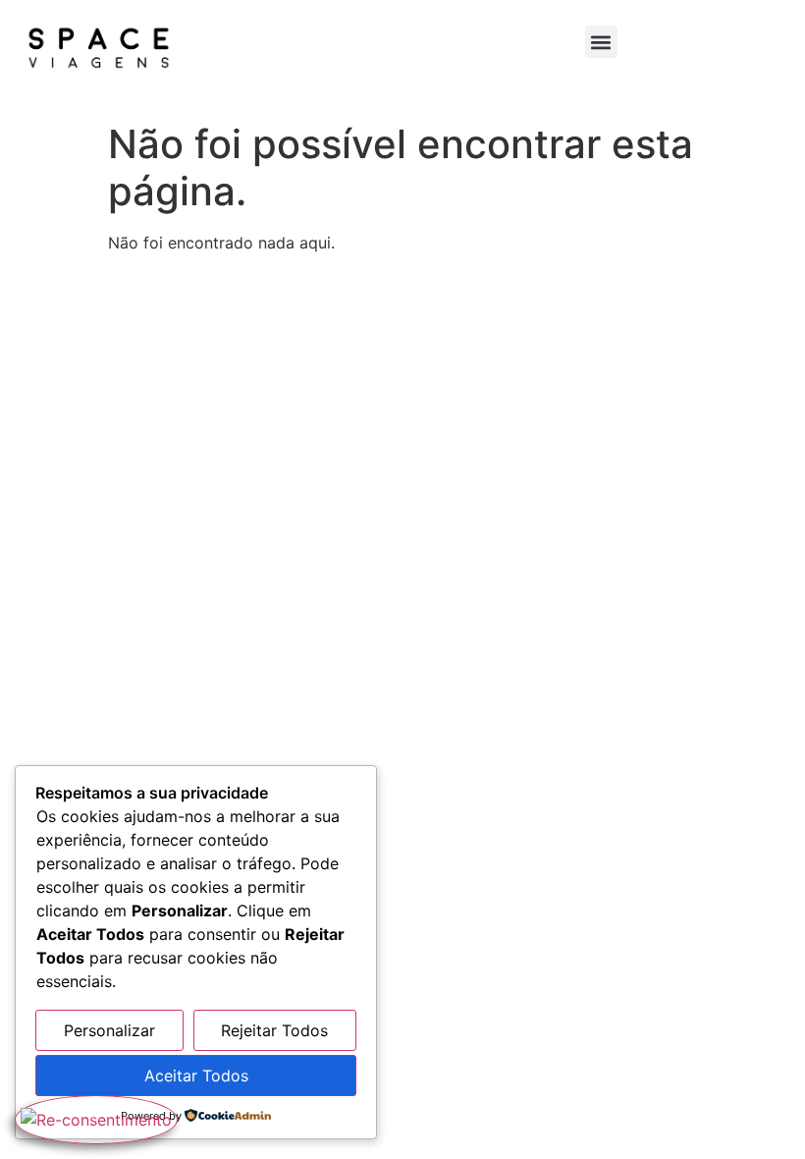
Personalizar (109, 1030)
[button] (601, 42)
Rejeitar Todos (274, 1030)
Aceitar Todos (196, 1075)
